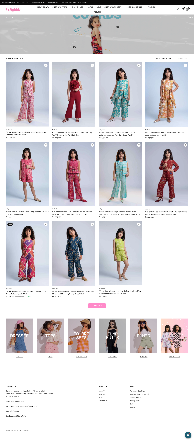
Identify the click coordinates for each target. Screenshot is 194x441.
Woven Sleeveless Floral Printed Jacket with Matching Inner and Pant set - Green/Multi (117, 134)
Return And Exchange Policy (140, 394)
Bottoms (143, 356)
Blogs (101, 397)
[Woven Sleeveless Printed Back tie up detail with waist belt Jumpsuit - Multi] (27, 253)
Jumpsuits (112, 356)
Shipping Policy (135, 397)
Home (7, 18)
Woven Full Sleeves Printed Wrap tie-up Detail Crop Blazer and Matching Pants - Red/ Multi (166, 213)
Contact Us (103, 401)
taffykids (9, 129)
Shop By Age (77, 7)
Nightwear (174, 356)
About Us (103, 386)
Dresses (19, 356)
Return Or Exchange (13, 411)
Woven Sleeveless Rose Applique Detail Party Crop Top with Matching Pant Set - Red (72, 134)
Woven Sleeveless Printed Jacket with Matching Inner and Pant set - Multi (164, 134)
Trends (151, 7)
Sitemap (102, 394)
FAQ (131, 404)
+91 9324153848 (22, 406)
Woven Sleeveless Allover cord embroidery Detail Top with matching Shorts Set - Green (120, 292)
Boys (99, 7)
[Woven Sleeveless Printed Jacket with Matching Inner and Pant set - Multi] (166, 94)
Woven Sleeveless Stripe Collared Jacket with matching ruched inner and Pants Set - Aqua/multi (119, 213)
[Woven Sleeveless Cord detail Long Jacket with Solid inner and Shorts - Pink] (27, 174)
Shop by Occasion (135, 7)
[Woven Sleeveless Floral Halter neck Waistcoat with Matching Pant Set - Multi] (27, 94)
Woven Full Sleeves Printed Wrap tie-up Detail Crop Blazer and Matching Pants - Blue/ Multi (73, 292)
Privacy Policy (135, 401)
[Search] (178, 9)
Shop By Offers (59, 7)
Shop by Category (112, 7)
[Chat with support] (188, 435)
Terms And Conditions (138, 391)
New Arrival (43, 7)
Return (97, 12)
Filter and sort (15, 58)
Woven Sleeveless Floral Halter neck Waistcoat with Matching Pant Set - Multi (27, 133)
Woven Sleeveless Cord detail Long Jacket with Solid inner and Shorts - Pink (27, 213)
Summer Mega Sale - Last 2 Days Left (38, 2)
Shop (13, 18)
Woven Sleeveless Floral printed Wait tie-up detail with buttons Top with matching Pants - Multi (72, 213)
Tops (50, 356)
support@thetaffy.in (18, 416)
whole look (81, 356)
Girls (90, 7)
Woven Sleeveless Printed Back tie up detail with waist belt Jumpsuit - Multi (26, 292)
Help (132, 386)
